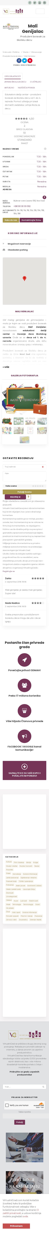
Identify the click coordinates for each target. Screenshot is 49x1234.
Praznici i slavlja (26, 916)
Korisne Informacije (30, 874)
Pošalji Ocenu (25, 492)
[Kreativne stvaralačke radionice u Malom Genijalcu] (18, 430)
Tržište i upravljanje (26, 881)
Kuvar (16, 901)
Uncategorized (11, 896)
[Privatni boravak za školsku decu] (7, 421)
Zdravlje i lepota (35, 920)
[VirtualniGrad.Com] (13, 11)
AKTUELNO (9, 88)
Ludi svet (23, 901)
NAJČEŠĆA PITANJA (26, 88)
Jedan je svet (20, 886)
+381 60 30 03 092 (22, 206)
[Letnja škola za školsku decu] (42, 430)
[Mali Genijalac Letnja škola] (30, 430)
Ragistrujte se (9, 571)
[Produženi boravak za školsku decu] (18, 421)
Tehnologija (17, 904)
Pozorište (9, 870)
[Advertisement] (24, 821)
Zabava (9, 900)
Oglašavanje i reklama (28, 878)
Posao (8, 873)
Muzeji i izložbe (11, 866)
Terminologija (28, 904)
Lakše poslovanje (12, 878)
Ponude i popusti (12, 916)
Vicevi (37, 904)
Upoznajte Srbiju (29, 889)
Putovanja (10, 885)
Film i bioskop (19, 862)
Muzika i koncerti (26, 866)
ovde (25, 1216)
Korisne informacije (30, 912)
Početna (16, 52)
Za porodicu (23, 920)
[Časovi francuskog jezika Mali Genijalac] (30, 421)
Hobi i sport (16, 912)
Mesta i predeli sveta (13, 889)
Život (8, 912)
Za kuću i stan (11, 920)
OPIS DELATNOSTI (12, 76)
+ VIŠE (6, 367)
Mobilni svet (33, 901)
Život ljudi (9, 893)
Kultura (9, 862)
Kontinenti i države (34, 886)
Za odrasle (10, 908)
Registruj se (15, 497)
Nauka (36, 866)
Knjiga (35, 862)
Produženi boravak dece (12, 56)
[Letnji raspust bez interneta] (24, 439)
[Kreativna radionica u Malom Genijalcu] (7, 430)
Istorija (28, 862)
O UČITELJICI (35, 82)
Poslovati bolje (11, 881)
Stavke (25, 52)
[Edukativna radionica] (42, 421)
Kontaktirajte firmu (31, 220)
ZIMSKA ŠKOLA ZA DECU (15, 82)
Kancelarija (17, 874)
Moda (8, 904)
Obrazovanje (36, 52)
